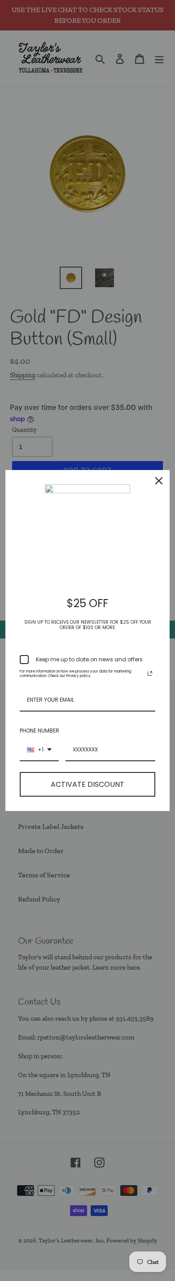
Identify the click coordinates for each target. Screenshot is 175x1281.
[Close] (159, 481)
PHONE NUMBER (39, 730)
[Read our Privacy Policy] (149, 673)
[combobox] (39, 750)
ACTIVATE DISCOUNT (87, 784)
